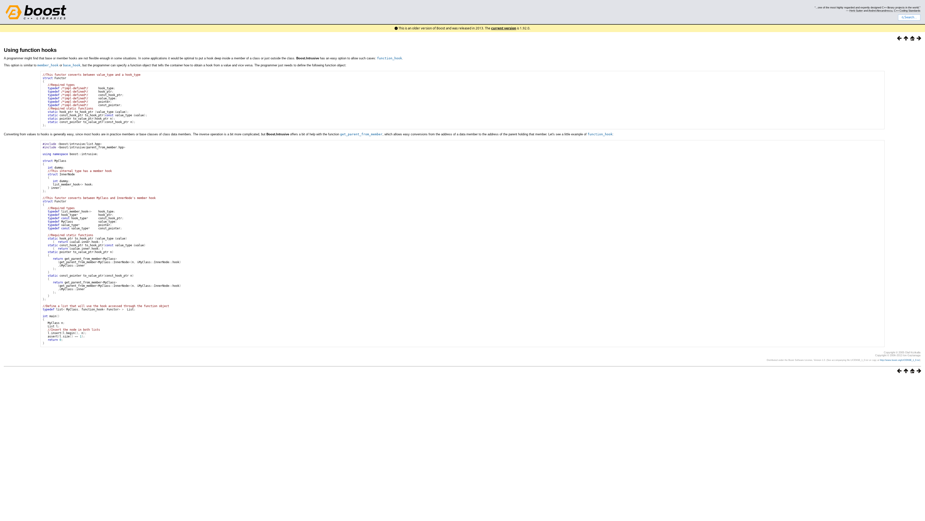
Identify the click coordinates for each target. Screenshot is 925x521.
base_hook (71, 65)
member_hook (48, 65)
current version (503, 28)
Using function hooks (30, 50)
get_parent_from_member (361, 134)
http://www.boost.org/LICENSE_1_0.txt (900, 360)
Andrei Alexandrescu (880, 10)
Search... (910, 17)
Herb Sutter (856, 10)
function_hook (389, 58)
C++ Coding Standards (907, 10)
